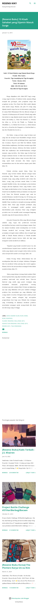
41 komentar (13, 530)
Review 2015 (6, 326)
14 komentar (13, 588)
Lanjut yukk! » (31, 472)
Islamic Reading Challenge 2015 (13, 321)
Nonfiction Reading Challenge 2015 (15, 323)
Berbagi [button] (5, 332)
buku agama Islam (13, 316)
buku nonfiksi (7, 318)
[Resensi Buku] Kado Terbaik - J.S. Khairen (18, 451)
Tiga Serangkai (16, 326)
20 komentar (13, 472)
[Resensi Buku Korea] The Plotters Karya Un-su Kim (16, 566)
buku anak (24, 316)
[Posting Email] (3, 330)
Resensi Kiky (9, 3)
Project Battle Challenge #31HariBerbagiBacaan (15, 509)
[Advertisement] (19, 400)
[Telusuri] (30, 3)
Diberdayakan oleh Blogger (20, 598)
